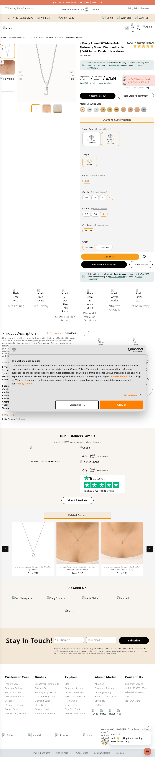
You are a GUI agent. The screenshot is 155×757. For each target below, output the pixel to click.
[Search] (127, 28)
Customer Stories (74, 688)
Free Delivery (11, 683)
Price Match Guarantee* (136, 88)
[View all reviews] (143, 46)
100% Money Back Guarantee (18, 8)
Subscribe (134, 640)
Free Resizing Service (15, 713)
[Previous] (5, 549)
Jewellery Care (72, 705)
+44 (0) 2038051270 (135, 688)
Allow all (121, 405)
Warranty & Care (13, 692)
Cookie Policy (119, 376)
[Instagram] (112, 712)
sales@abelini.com (134, 692)
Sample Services (13, 709)
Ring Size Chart (72, 709)
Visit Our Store (132, 700)
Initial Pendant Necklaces (13, 419)
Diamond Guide (43, 700)
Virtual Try (100, 700)
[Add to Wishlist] (144, 257)
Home (3, 37)
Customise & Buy (97, 95)
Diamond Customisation (117, 119)
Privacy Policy (24, 383)
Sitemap (120, 752)
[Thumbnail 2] (7, 67)
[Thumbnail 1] (7, 51)
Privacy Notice (110, 653)
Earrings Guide (42, 688)
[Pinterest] (103, 712)
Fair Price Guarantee (105, 696)
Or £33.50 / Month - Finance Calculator (96, 83)
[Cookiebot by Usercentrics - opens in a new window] (130, 350)
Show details (130, 395)
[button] (117, 109)
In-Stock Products (117, 65)
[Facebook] (95, 712)
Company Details (102, 752)
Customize (75, 405)
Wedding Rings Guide (45, 692)
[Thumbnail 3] (7, 84)
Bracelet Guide (42, 709)
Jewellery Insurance (15, 696)
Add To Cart (110, 256)
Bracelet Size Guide (75, 713)
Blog (67, 683)
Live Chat (129, 696)
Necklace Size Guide (45, 713)
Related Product (77, 515)
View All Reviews (77, 500)
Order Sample (141, 264)
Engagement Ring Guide (47, 683)
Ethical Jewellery (103, 692)
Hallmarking (71, 700)
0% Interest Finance (15, 705)
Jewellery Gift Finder (75, 696)
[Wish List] (132, 28)
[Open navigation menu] (148, 28)
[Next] (150, 549)
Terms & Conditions (40, 752)
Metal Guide (41, 705)
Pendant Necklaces (17, 37)
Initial (30, 37)
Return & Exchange (14, 688)
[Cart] (138, 28)
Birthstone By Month (75, 692)
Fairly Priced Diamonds (139, 8)
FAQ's (98, 705)
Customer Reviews (104, 688)
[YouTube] (120, 712)
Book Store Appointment (136, 95)
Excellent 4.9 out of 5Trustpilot (80, 9)
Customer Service (134, 683)
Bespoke (9, 700)
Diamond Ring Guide (45, 696)
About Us (99, 683)
